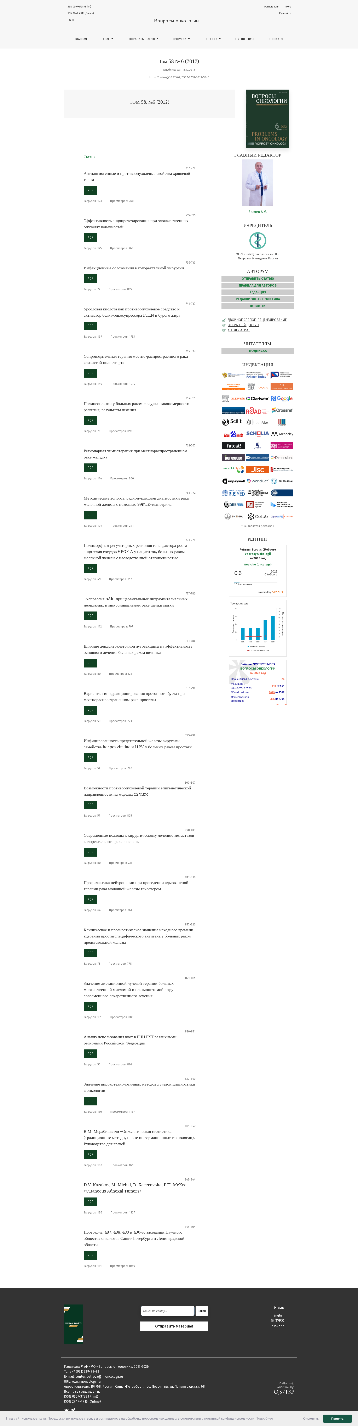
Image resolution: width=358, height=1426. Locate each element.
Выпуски (180, 39)
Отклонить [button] (311, 1418)
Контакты (276, 39)
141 (274, 685)
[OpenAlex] (257, 423)
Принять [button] (337, 1418)
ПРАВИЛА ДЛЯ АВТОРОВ (258, 285)
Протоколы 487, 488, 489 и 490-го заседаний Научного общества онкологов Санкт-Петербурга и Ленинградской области (134, 1238)
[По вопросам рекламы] (73, 1324)
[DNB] (282, 447)
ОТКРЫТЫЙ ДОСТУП (243, 325)
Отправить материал (174, 1326)
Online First (244, 39)
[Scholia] (257, 435)
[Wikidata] (282, 423)
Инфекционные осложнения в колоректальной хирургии (134, 267)
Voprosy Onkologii (258, 554)
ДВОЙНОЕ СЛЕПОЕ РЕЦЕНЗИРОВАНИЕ (257, 320)
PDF (90, 190)
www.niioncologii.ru (86, 1381)
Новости (211, 39)
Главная (81, 39)
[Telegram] (72, 1410)
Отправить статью (142, 39)
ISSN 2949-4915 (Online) (80, 13)
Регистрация (271, 6)
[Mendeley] (282, 435)
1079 (272, 692)
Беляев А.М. (257, 212)
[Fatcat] (233, 447)
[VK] (66, 1410)
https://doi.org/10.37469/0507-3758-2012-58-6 (179, 77)
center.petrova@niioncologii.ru (99, 1377)
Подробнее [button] (264, 1418)
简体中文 (277, 1320)
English (278, 1315)
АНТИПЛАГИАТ (239, 330)
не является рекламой (258, 526)
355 (272, 699)
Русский (286, 13)
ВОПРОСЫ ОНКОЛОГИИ (257, 668)
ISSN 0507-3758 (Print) (79, 6)
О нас (106, 39)
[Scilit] (233, 423)
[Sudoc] (257, 447)
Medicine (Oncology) (258, 564)
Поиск (70, 19)
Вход (288, 6)
